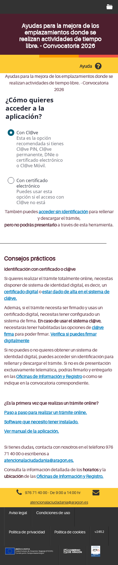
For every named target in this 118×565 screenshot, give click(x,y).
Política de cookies (69, 532)
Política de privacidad (27, 532)
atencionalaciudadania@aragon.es (59, 502)
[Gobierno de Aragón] (73, 551)
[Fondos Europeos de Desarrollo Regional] (29, 551)
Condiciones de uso (53, 513)
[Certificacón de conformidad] (102, 551)
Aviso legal (18, 513)
